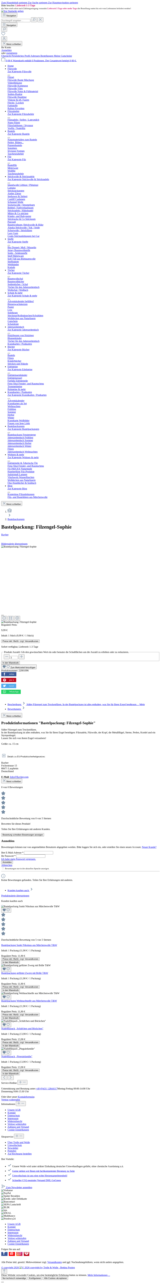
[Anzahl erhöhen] (21, 656)
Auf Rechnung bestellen (20, 1153)
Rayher (4, 534)
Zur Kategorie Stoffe (18, 241)
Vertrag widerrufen (10, 1099)
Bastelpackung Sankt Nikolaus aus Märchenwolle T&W (29, 945)
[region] (80, 7)
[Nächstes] (11, 1077)
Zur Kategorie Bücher (18, 349)
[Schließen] (2, 615)
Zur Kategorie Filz (17, 159)
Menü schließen (13, 44)
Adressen (35, 56)
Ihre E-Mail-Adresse (12, 852)
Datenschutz (14, 1115)
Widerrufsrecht (15, 1121)
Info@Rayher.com (19, 777)
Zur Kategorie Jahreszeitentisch (23, 329)
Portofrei (12, 1151)
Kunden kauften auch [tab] (19, 890)
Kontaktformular (26, 1096)
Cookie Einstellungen (18, 1129)
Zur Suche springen (38, 2)
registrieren (11, 53)
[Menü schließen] (9, 75)
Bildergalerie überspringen (14, 543)
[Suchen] (34, 19)
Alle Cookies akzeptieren (55, 1278)
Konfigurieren (35, 1278)
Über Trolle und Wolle (19, 1142)
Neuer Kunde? (149, 847)
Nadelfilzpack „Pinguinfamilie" (16, 1056)
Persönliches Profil (21, 56)
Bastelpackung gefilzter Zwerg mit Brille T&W (24, 973)
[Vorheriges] (4, 1077)
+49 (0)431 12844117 (46, 1088)
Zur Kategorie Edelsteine (20, 369)
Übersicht (6, 56)
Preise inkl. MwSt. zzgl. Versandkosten (20, 641)
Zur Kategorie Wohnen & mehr (23, 457)
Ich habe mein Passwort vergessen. (18, 859)
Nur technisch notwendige (14, 1278)
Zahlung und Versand (18, 1127)
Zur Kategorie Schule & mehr (22, 295)
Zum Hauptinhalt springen (14, 2)
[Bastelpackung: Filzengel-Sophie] (18, 546)
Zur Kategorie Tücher (18, 273)
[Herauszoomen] (4, 618)
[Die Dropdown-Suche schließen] (40, 19)
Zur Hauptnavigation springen (63, 2)
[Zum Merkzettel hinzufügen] (6, 910)
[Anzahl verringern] (7, 656)
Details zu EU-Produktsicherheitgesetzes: (25, 756)
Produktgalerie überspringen (15, 895)
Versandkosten (54, 1262)
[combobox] (15, 20)
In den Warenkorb (11, 663)
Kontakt (12, 1112)
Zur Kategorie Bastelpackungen (23, 429)
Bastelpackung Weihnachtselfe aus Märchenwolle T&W (29, 1000)
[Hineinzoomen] (17, 618)
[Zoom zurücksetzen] (11, 618)
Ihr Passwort (8, 856)
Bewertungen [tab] (15, 709)
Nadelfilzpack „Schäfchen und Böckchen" (22, 1028)
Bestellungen (47, 56)
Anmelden (6, 50)
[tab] (76, 704)
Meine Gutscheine (63, 56)
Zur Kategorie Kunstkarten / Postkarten (27, 395)
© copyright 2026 (10, 1267)
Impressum (13, 1118)
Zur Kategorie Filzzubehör (21, 114)
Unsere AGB (14, 1110)
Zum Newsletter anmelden (19, 1187)
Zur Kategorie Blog (17, 488)
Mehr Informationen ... (99, 1275)
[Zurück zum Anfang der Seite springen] (4, 1271)
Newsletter (13, 1148)
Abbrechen (6, 865)
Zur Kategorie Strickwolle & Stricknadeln (28, 179)
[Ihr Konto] (4, 38)
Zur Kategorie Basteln (19, 134)
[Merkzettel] (3, 35)
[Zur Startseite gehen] (12, 11)
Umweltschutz (15, 1145)
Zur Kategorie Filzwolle (19, 71)
